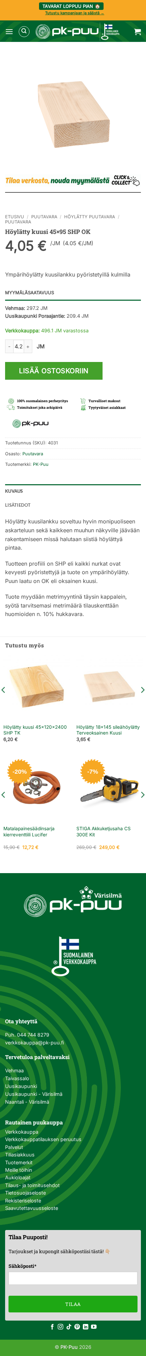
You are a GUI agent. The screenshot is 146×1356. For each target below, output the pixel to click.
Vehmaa (14, 1070)
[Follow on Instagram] (60, 1327)
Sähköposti (22, 1266)
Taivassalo (17, 1078)
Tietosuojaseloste (25, 1193)
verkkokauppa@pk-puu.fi (34, 1042)
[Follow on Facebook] (52, 1327)
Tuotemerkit (19, 1162)
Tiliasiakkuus (20, 1154)
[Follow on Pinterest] (77, 1327)
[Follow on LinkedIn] (85, 1327)
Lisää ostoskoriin (54, 371)
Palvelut (14, 1147)
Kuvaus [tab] (14, 491)
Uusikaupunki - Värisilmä (33, 1094)
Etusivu (14, 216)
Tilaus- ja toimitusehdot (32, 1185)
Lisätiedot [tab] (18, 505)
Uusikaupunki (21, 1086)
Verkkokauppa (21, 1132)
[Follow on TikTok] (69, 1327)
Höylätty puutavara (89, 216)
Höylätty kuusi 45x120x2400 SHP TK (35, 730)
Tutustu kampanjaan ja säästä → (74, 13)
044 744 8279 (32, 1035)
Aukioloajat (18, 1177)
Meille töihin (18, 1170)
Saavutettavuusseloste (31, 1208)
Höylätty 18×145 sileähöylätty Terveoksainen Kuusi (108, 730)
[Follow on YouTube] (93, 1327)
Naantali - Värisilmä (27, 1102)
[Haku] (24, 31)
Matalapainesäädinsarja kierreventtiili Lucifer (29, 831)
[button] (9, 31)
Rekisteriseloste (23, 1200)
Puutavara (44, 216)
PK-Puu (41, 464)
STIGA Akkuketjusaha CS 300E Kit (103, 831)
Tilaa (72, 1304)
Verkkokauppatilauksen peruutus (43, 1139)
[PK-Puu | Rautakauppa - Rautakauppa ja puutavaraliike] (77, 32)
